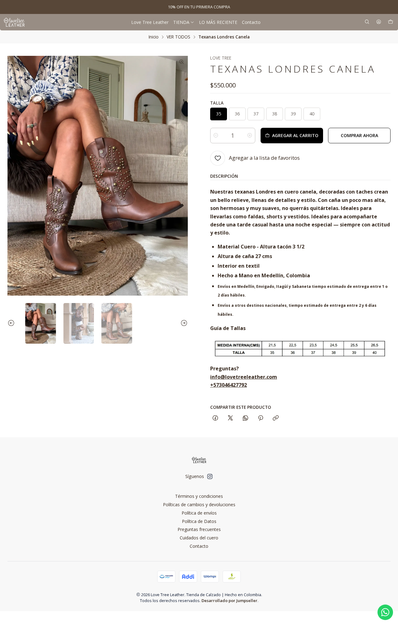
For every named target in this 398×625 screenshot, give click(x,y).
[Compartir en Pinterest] (260, 418)
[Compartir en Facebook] (215, 418)
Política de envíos (199, 513)
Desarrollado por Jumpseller (229, 600)
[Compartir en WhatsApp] (245, 418)
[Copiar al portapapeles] (276, 418)
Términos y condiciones (199, 496)
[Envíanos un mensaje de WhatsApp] (385, 612)
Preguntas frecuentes (199, 529)
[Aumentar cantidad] (249, 135)
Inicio (154, 37)
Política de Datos (199, 521)
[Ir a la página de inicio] (14, 22)
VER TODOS (178, 37)
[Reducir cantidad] (216, 135)
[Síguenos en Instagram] (210, 476)
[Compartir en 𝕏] (230, 418)
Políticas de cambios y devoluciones (199, 504)
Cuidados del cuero (199, 538)
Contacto (199, 546)
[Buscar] (367, 22)
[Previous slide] (12, 323)
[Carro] (390, 22)
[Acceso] (379, 22)
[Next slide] (183, 323)
